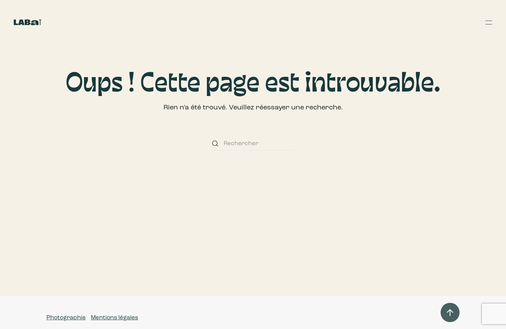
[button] (488, 22)
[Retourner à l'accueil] (27, 22)
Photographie (66, 317)
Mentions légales (114, 317)
